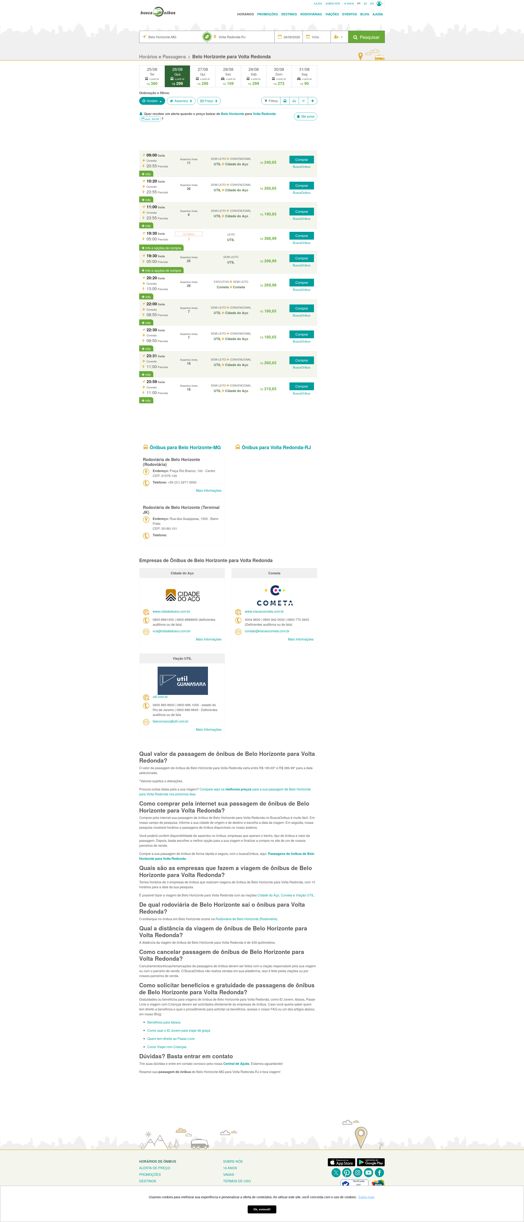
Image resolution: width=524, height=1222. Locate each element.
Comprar (301, 159)
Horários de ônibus (157, 1161)
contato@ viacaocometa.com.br (267, 631)
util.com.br (160, 696)
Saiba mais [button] (366, 1197)
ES (365, 3)
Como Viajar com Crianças (166, 1046)
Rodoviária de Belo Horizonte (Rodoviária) (246, 918)
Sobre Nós (332, 3)
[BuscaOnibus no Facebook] (379, 1172)
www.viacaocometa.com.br (264, 611)
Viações (332, 14)
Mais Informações (208, 490)
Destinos (289, 14)
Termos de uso (237, 1181)
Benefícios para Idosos (164, 1022)
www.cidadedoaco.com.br (171, 611)
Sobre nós (233, 1161)
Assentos (181, 100)
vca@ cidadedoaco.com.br (171, 631)
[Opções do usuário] (380, 3)
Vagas (228, 1174)
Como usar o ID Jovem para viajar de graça (178, 1030)
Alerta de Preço (154, 1168)
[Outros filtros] (312, 101)
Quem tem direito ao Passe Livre (171, 1038)
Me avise (308, 116)
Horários (245, 14)
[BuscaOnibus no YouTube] (368, 1172)
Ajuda (318, 3)
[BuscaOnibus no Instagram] (357, 1172)
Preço (209, 100)
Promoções (267, 14)
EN (372, 3)
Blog (364, 14)
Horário (152, 100)
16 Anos (348, 3)
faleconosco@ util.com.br (170, 721)
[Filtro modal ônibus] (285, 101)
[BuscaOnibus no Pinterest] (346, 1172)
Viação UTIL (305, 895)
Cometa (286, 895)
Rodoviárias (311, 14)
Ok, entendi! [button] (262, 1209)
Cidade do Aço (268, 895)
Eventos (349, 14)
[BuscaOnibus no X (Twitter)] (336, 1172)
